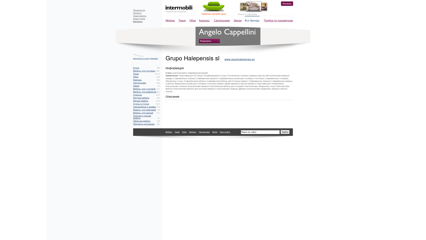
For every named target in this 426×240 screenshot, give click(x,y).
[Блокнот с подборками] (253, 11)
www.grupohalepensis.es (239, 59)
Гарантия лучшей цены (213, 13)
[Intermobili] (179, 8)
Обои (192, 20)
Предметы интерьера (143, 124)
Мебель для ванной (143, 112)
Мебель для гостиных (144, 70)
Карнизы (204, 20)
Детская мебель (141, 97)
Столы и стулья (141, 103)
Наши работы (139, 15)
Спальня (137, 94)
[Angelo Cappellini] (209, 41)
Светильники (222, 20)
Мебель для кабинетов (144, 91)
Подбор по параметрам (278, 20)
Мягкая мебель (140, 100)
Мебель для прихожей (144, 109)
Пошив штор (139, 10)
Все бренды (252, 20)
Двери (238, 20)
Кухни (136, 67)
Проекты (137, 13)
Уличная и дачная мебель (142, 117)
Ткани (182, 20)
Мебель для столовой (144, 88)
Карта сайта (225, 131)
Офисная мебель (142, 120)
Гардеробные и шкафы (144, 106)
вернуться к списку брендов (145, 58)
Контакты (287, 3)
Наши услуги (139, 18)
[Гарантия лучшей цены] (213, 11)
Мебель (170, 20)
